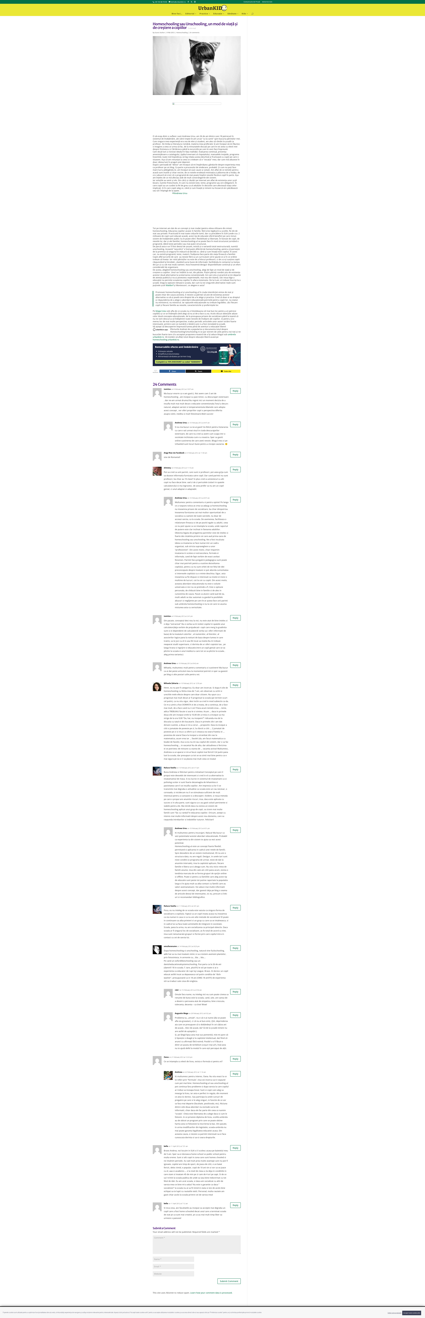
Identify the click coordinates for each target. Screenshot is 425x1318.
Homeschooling (182, 32)
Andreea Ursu (181, 422)
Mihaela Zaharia (171, 683)
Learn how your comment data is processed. (211, 1292)
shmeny (167, 468)
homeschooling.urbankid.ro (166, 339)
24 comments (194, 32)
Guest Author (160, 32)
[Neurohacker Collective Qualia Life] (197, 364)
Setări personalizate (394, 1313)
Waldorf (169, 285)
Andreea (178, 1072)
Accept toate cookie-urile (411, 1313)
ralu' (177, 990)
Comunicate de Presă (252, 2)
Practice (204, 14)
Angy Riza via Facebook (174, 453)
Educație (217, 14)
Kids (244, 14)
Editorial (189, 14)
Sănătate (232, 14)
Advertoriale (267, 2)
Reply (235, 390)
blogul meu (161, 311)
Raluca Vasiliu (170, 767)
